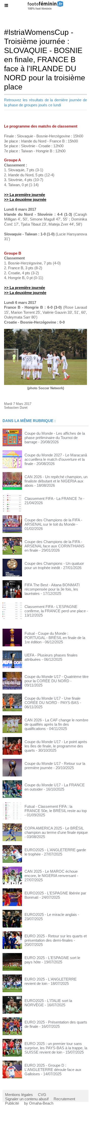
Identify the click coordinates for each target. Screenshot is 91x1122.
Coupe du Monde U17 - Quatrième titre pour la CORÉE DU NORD (56, 678)
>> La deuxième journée (25, 199)
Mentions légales (19, 1094)
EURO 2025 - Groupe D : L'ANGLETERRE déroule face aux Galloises (53, 1069)
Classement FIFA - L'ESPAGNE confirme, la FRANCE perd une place (55, 608)
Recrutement (64, 1099)
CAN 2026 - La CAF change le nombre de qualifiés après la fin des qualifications (56, 724)
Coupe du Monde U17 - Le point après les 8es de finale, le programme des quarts (56, 746)
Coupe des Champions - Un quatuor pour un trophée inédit (54, 565)
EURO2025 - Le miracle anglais (51, 914)
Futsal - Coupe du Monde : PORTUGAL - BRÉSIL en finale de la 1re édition (55, 637)
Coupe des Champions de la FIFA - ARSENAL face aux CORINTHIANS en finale (54, 546)
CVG (42, 1094)
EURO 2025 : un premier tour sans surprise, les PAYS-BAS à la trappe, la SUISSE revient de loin (56, 1047)
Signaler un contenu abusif (27, 1099)
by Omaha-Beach (38, 1103)
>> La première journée (24, 194)
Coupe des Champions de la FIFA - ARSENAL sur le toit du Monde (53, 522)
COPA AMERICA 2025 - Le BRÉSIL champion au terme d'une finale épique (56, 830)
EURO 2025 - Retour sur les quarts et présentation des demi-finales (56, 938)
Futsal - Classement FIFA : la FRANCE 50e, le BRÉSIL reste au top (56, 808)
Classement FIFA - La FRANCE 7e (53, 498)
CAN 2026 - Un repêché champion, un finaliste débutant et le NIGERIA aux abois (56, 481)
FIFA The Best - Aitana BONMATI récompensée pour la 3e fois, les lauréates (52, 589)
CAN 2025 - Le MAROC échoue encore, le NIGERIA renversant (51, 873)
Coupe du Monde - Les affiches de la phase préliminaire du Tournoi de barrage (55, 437)
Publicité (12, 1103)
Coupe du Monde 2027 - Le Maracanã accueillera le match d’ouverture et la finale (56, 459)
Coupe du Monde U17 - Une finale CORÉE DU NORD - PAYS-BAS (52, 700)
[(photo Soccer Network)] (45, 331)
